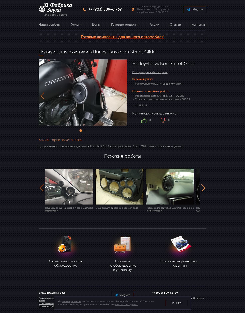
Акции (154, 24)
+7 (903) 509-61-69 (105, 9)
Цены (96, 24)
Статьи (175, 24)
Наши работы (49, 24)
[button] (42, 96)
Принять (176, 303)
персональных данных (126, 304)
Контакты (199, 24)
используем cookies (71, 301)
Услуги (76, 24)
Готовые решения (125, 24)
